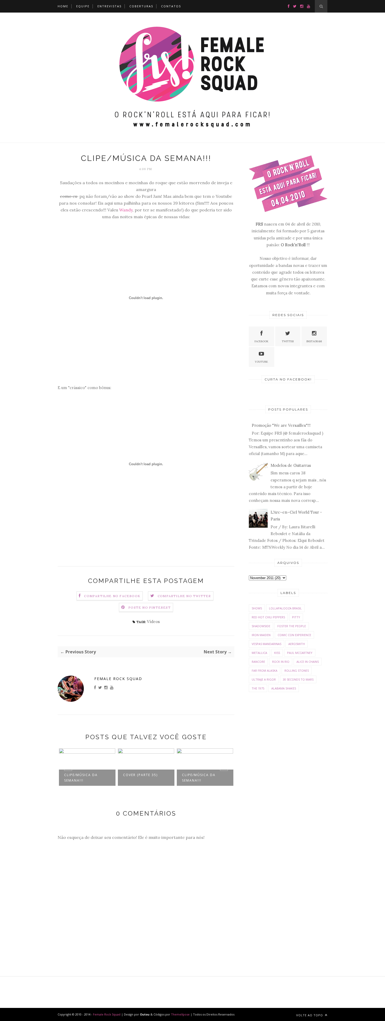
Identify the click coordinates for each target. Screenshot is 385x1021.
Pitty (296, 617)
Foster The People (291, 626)
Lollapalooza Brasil (285, 608)
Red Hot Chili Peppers (268, 617)
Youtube (261, 361)
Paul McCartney (299, 653)
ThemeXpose (180, 1014)
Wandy (126, 209)
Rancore (258, 662)
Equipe (83, 6)
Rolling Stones (296, 670)
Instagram (314, 341)
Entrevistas (109, 6)
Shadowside (261, 626)
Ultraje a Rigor (264, 679)
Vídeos (153, 621)
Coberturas (141, 6)
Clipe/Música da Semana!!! (81, 778)
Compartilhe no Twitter (184, 596)
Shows (257, 608)
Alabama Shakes (283, 688)
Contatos (171, 6)
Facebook (261, 341)
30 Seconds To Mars (298, 679)
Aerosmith (296, 644)
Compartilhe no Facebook (112, 596)
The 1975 (258, 688)
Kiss (277, 653)
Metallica (259, 653)
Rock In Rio (280, 662)
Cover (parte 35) (140, 775)
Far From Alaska (264, 670)
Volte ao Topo (310, 1015)
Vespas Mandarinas (266, 644)
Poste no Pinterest (149, 607)
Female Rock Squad (118, 678)
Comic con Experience (294, 635)
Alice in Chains (307, 662)
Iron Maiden (261, 635)
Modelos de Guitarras (291, 465)
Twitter (288, 341)
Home (63, 6)
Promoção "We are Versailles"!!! (281, 425)
